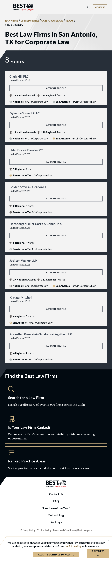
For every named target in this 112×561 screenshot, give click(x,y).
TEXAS (69, 20)
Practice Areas (56, 460)
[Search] (88, 7)
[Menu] (6, 7)
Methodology (56, 515)
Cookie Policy (44, 530)
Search (56, 396)
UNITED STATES (30, 20)
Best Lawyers (84, 530)
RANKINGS (11, 20)
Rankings (56, 522)
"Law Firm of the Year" (56, 508)
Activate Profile (56, 88)
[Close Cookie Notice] (107, 541)
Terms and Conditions (64, 530)
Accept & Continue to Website (56, 554)
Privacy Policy (27, 530)
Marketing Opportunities (56, 428)
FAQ (56, 501)
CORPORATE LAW (52, 20)
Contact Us (56, 494)
